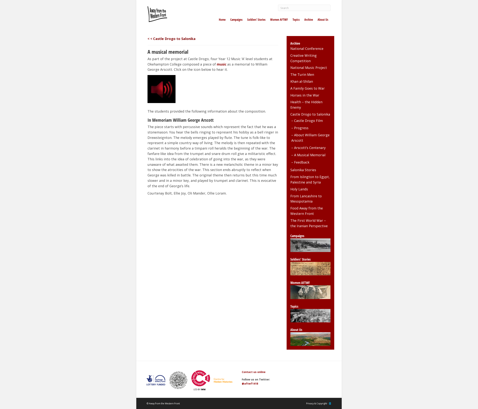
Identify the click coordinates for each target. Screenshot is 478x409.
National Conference (306, 48)
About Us (323, 20)
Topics (296, 20)
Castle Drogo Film (308, 120)
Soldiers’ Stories (256, 20)
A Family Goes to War (307, 88)
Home (222, 20)
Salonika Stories (303, 170)
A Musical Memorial (309, 155)
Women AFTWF (279, 20)
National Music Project (308, 67)
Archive (308, 20)
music (221, 64)
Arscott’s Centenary (310, 147)
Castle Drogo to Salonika (310, 114)
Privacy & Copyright (316, 403)
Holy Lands (299, 189)
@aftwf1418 (250, 383)
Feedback (301, 162)
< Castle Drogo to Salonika (172, 38)
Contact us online (254, 372)
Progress (301, 128)
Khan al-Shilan (301, 81)
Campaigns (236, 20)
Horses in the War (304, 95)
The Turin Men (302, 74)
